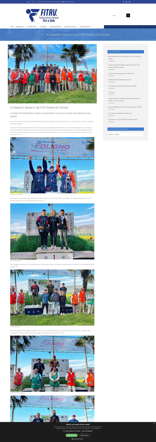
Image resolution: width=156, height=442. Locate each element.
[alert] (78, 432)
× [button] (154, 423)
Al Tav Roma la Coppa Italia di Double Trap (120, 113)
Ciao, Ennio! (111, 92)
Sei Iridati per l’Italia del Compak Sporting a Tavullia (122, 86)
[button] (78, 439)
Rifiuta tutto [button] (84, 435)
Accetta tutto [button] (72, 435)
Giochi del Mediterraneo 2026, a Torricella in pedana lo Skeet (125, 107)
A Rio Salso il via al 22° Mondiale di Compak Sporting (122, 119)
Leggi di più (97, 428)
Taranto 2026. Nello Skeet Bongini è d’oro (119, 79)
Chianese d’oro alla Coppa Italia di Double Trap (121, 73)
